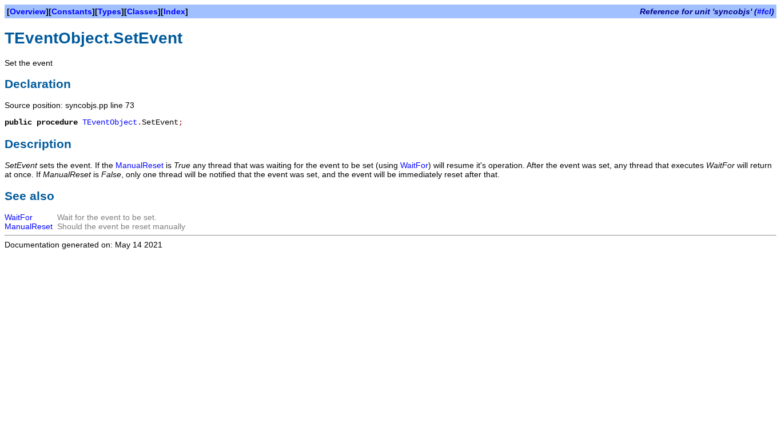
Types (109, 11)
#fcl (764, 11)
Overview (28, 11)
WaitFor (414, 165)
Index (174, 11)
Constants (71, 11)
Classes (142, 11)
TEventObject (109, 122)
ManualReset (139, 165)
